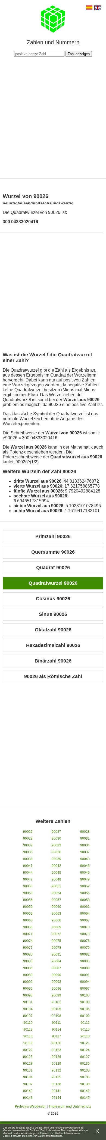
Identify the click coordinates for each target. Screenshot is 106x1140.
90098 (28, 995)
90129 (56, 1064)
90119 (28, 1043)
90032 (28, 845)
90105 (56, 1009)
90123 (56, 1050)
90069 (56, 927)
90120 (56, 1043)
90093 (56, 982)
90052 (85, 886)
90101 (28, 1002)
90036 (56, 852)
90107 (28, 1016)
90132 (56, 1070)
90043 (85, 866)
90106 (85, 1009)
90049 (85, 879)
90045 (56, 873)
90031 (85, 838)
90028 (85, 832)
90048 (56, 879)
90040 (85, 859)
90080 (28, 954)
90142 (85, 1091)
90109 (85, 1016)
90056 (28, 900)
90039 (56, 859)
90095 (28, 988)
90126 (56, 1057)
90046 (85, 873)
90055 (85, 893)
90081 (56, 954)
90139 (85, 1084)
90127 (85, 1057)
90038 (28, 859)
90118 (85, 1036)
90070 (85, 927)
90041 (28, 866)
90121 (85, 1043)
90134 (28, 1077)
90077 (28, 948)
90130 (85, 1064)
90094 (85, 982)
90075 (56, 941)
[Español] (89, 8)
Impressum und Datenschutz (70, 1106)
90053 (28, 893)
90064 (85, 913)
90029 (28, 838)
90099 (56, 995)
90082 (85, 954)
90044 (28, 873)
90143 (28, 1098)
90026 (28, 832)
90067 (85, 920)
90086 (28, 968)
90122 (28, 1050)
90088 (85, 968)
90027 (56, 832)
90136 (85, 1077)
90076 (85, 941)
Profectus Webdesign (30, 1106)
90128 (28, 1064)
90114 (56, 1029)
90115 (85, 1029)
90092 (28, 982)
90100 (85, 995)
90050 (28, 886)
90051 (56, 886)
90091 (85, 975)
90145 (85, 1098)
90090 (56, 975)
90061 (85, 907)
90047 (28, 879)
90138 (56, 1084)
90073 (85, 934)
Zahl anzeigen (79, 54)
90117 (56, 1036)
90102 (56, 1002)
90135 (56, 1077)
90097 (85, 988)
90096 (56, 988)
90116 (28, 1036)
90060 (56, 907)
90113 (28, 1029)
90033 (56, 845)
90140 (28, 1091)
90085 (85, 961)
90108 (56, 1016)
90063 (56, 913)
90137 (28, 1084)
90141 (56, 1091)
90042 (56, 866)
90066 (56, 920)
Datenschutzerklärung (50, 1136)
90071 (28, 934)
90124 (85, 1050)
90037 (85, 852)
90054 (56, 893)
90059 (28, 907)
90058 (85, 900)
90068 (28, 927)
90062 (28, 913)
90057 (56, 900)
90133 (85, 1070)
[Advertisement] (53, 117)
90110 (28, 1023)
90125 (28, 1057)
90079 (85, 948)
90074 (28, 941)
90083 (28, 961)
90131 (28, 1070)
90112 (85, 1023)
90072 (56, 934)
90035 (28, 852)
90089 (28, 975)
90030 (56, 838)
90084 (56, 961)
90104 (28, 1009)
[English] (97, 8)
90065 (28, 920)
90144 (56, 1098)
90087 (56, 968)
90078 (56, 948)
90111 (56, 1023)
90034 (85, 845)
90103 (85, 1002)
